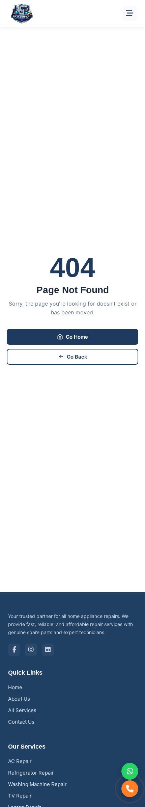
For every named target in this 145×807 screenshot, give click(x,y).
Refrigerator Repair (31, 773)
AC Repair (20, 761)
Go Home (77, 337)
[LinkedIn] (48, 650)
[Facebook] (14, 650)
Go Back (77, 357)
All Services (22, 710)
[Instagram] (31, 650)
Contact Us (21, 722)
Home (15, 687)
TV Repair (20, 795)
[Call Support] (129, 788)
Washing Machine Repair (37, 784)
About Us (19, 699)
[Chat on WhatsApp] (129, 771)
